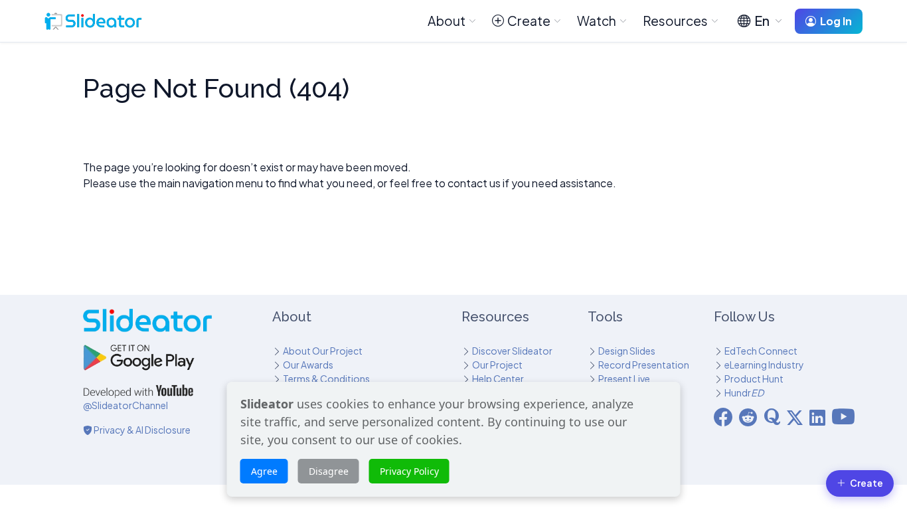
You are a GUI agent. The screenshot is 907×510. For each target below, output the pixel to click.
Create (528, 21)
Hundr (744, 392)
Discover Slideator (512, 351)
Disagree (329, 471)
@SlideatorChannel (125, 405)
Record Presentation (643, 365)
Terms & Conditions (326, 378)
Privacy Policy (409, 471)
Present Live (624, 378)
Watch (596, 21)
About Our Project (323, 351)
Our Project (497, 365)
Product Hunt (753, 378)
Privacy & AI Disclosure (141, 430)
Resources (675, 21)
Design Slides (626, 351)
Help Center (498, 378)
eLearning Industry (764, 365)
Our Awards (308, 365)
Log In (836, 21)
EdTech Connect (760, 351)
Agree (264, 471)
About (446, 21)
